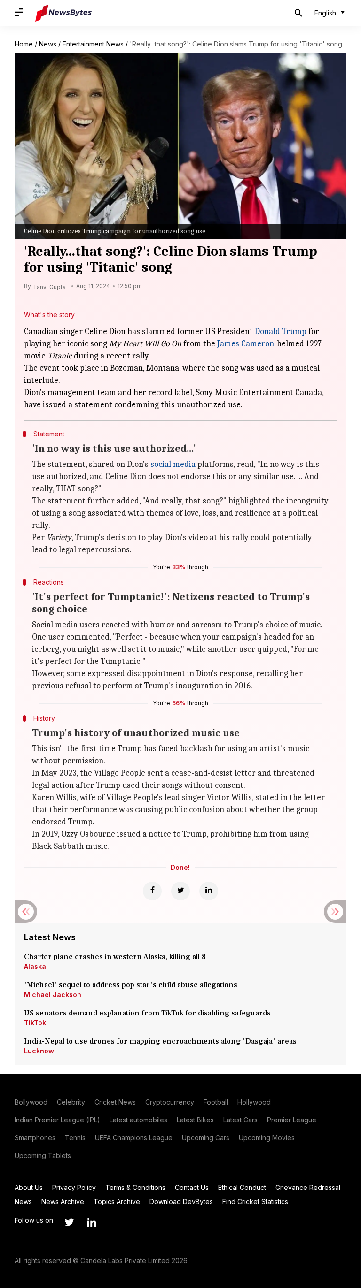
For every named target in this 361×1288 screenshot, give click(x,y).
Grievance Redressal (307, 1187)
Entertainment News (93, 44)
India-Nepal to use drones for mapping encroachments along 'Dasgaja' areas (160, 1041)
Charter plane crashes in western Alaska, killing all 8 (116, 956)
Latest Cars (240, 1120)
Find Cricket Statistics (255, 1201)
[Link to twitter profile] (69, 1222)
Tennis (75, 1138)
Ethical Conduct (242, 1187)
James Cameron (245, 344)
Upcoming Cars (205, 1138)
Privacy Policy (74, 1187)
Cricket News (115, 1102)
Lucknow (39, 1051)
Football (216, 1102)
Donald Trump (280, 331)
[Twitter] (180, 891)
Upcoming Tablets (43, 1155)
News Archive (62, 1201)
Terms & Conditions (135, 1187)
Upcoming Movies (267, 1138)
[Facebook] (152, 891)
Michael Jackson (52, 994)
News (47, 44)
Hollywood (254, 1102)
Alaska (35, 966)
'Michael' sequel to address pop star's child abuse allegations (130, 985)
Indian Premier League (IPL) (57, 1120)
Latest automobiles (138, 1120)
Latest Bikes (195, 1120)
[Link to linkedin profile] (91, 1222)
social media (173, 464)
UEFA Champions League (134, 1138)
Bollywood (31, 1102)
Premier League (291, 1120)
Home (24, 44)
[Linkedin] (208, 891)
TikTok (35, 1023)
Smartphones (35, 1138)
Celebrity (71, 1102)
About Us (29, 1187)
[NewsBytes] (63, 13)
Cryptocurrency (169, 1102)
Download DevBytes (181, 1201)
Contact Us (192, 1187)
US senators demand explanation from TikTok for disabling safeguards (147, 1013)
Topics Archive (117, 1201)
